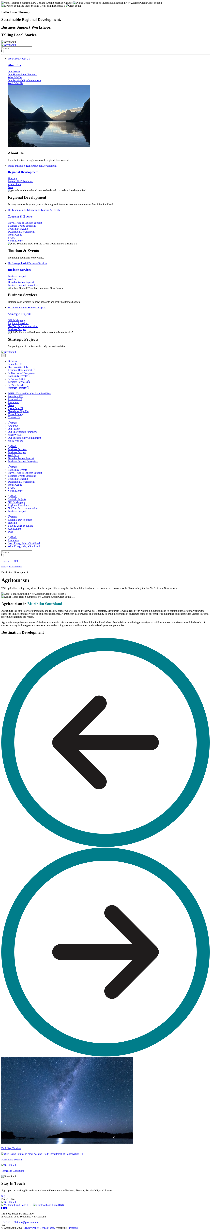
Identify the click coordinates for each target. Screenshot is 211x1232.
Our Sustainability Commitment (24, 80)
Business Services (27, 263)
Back (14, 422)
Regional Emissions (18, 323)
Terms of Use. (47, 1227)
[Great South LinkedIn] (5, 1208)
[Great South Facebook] (2, 1208)
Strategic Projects (27, 307)
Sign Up (5, 1196)
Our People (14, 71)
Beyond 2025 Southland (20, 181)
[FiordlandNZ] (48, 1205)
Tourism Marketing (18, 228)
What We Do (15, 77)
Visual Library (15, 240)
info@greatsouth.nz (11, 566)
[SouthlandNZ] (17, 1205)
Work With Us (15, 83)
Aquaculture (14, 184)
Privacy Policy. (31, 1227)
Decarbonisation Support (21, 282)
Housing (12, 178)
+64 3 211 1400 (9, 560)
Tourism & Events (34, 210)
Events (11, 237)
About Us (19, 58)
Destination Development (21, 231)
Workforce (13, 279)
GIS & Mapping (16, 320)
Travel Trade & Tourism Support (25, 222)
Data (10, 187)
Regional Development (32, 165)
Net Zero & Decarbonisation (23, 326)
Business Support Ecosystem (23, 285)
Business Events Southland (22, 225)
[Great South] (8, 44)
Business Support (17, 276)
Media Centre (15, 234)
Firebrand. (73, 1227)
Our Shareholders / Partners (22, 74)
